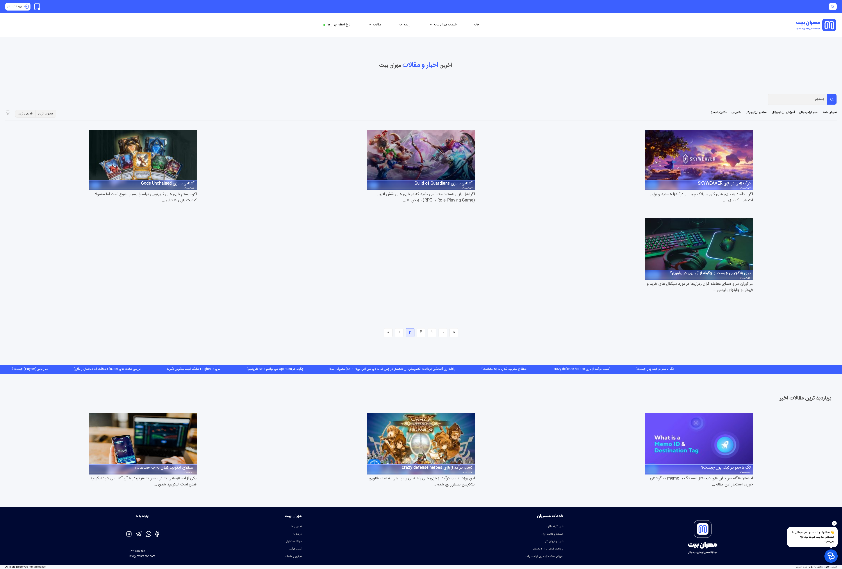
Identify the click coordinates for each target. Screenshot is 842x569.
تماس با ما (296, 526)
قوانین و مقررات (293, 556)
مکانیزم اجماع (718, 112)
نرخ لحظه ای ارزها (339, 25)
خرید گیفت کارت (554, 526)
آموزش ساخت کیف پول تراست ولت (544, 556)
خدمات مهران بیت (445, 25)
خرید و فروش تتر (554, 541)
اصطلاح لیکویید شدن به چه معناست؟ (313, 369)
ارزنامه (407, 25)
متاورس (736, 112)
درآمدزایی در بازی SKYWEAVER (724, 183)
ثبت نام (11, 6)
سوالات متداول (294, 541)
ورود (20, 6)
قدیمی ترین (25, 114)
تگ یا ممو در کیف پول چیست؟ (464, 369)
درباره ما (297, 534)
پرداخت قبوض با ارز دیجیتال (548, 549)
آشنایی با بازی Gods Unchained (167, 183)
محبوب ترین (45, 114)
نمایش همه (830, 112)
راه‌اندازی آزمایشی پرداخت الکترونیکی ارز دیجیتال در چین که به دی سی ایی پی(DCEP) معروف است (201, 369)
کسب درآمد (295, 549)
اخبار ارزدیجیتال (808, 112)
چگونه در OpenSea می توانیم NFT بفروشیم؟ (83, 369)
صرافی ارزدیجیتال (756, 112)
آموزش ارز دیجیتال (783, 112)
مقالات (377, 25)
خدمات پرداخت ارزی (552, 534)
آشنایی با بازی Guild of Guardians (443, 183)
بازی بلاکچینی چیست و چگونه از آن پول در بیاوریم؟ (710, 273)
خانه (476, 25)
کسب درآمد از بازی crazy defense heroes (390, 369)
